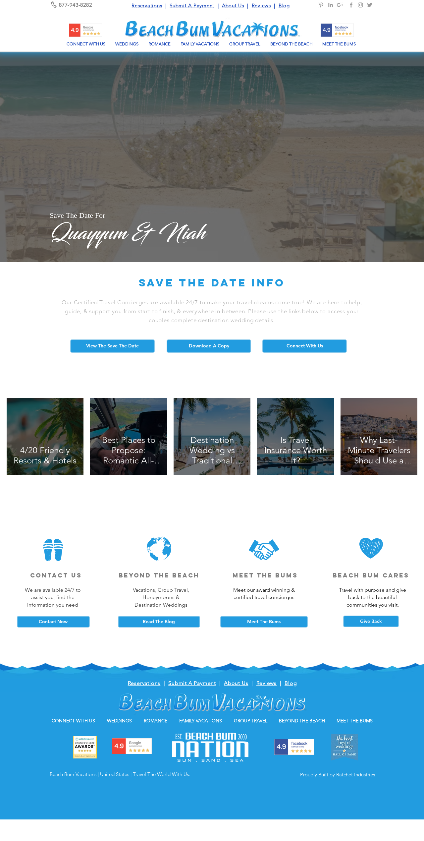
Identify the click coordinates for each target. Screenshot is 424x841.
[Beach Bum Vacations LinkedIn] (330, 5)
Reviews (261, 5)
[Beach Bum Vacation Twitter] (369, 5)
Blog (284, 5)
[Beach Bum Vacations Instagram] (360, 5)
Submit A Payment (192, 5)
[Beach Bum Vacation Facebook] (351, 5)
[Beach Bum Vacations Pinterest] (321, 5)
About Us (233, 5)
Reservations (147, 5)
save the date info (212, 282)
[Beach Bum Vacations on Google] (340, 5)
